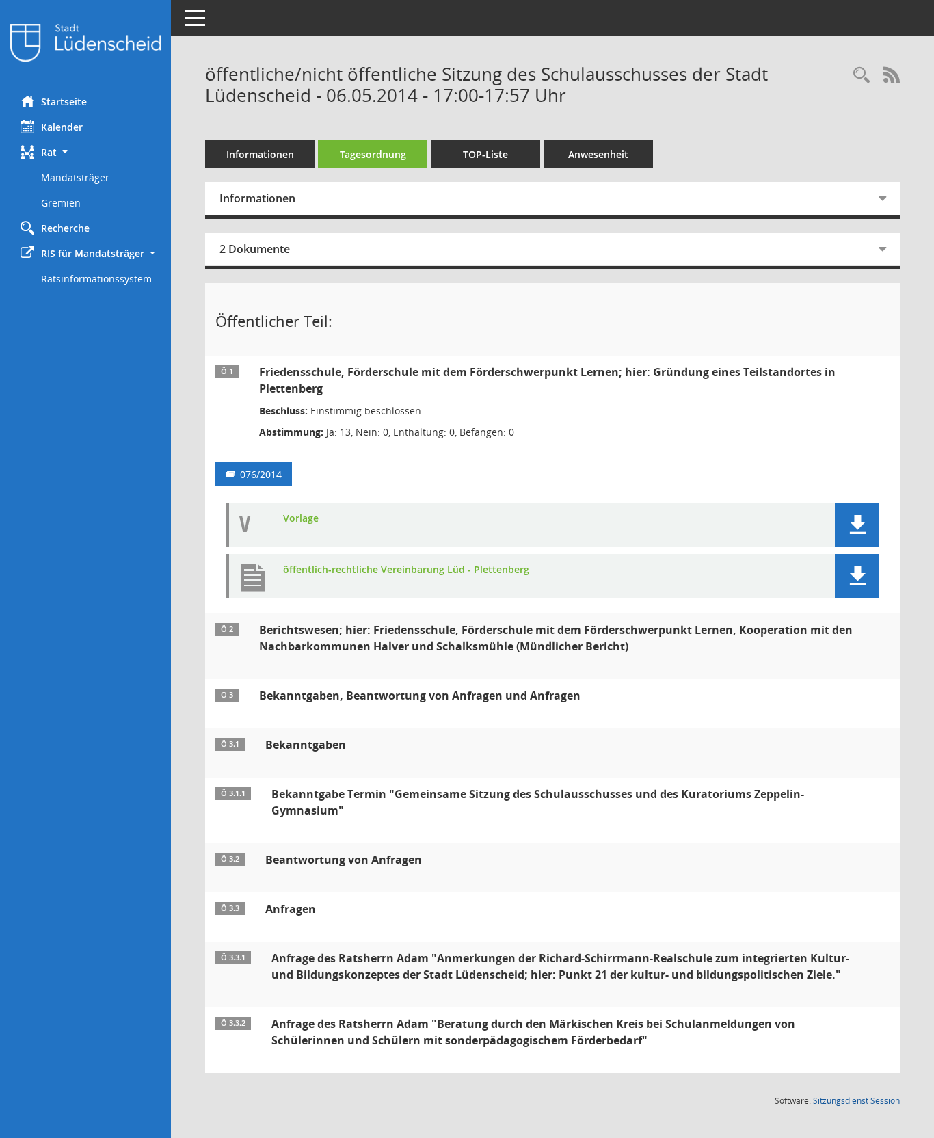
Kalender (62, 126)
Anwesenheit (598, 154)
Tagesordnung (373, 154)
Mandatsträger (75, 177)
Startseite (64, 101)
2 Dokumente (254, 248)
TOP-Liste (485, 154)
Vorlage (301, 519)
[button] (85, 152)
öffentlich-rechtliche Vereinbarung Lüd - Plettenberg (406, 570)
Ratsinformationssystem (96, 278)
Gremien (61, 202)
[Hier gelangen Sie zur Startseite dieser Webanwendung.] (85, 43)
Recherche (65, 228)
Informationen (260, 154)
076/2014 (261, 474)
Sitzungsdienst (856, 1101)
